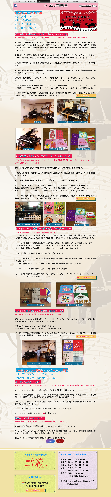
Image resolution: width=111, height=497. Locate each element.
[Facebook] (15, 5)
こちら (42, 413)
